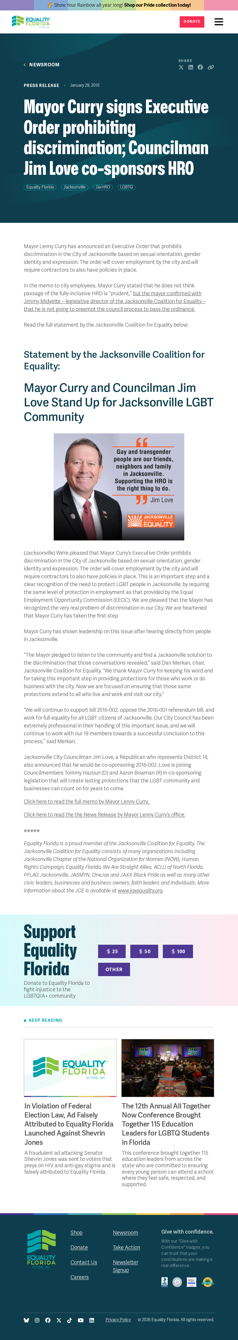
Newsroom (44, 65)
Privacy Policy (118, 1319)
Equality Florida (40, 187)
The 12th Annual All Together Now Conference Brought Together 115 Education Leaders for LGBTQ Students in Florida (166, 1124)
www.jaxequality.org (140, 890)
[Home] (33, 22)
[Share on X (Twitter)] (181, 68)
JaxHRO (102, 187)
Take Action (126, 1247)
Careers (80, 1277)
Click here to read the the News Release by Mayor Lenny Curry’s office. (104, 815)
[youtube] (81, 1321)
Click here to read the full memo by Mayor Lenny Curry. (87, 801)
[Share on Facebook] (200, 68)
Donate (192, 21)
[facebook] (48, 1321)
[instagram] (37, 1321)
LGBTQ (126, 187)
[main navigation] (220, 22)
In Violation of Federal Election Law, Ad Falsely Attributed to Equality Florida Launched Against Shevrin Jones (68, 1124)
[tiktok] (69, 1321)
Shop (76, 1232)
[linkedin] (91, 1321)
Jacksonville (75, 187)
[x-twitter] (59, 1321)
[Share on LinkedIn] (190, 68)
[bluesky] (26, 1321)
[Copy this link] (211, 68)
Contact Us (84, 1262)
